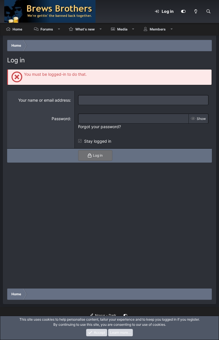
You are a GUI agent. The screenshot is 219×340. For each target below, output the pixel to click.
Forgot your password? (99, 126)
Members (158, 29)
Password (61, 118)
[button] (59, 29)
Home (17, 29)
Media (122, 29)
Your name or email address (44, 100)
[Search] (208, 11)
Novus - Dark (105, 315)
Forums (46, 29)
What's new (85, 29)
